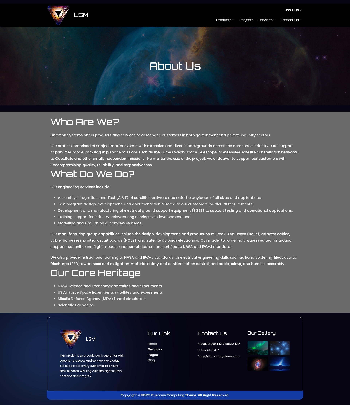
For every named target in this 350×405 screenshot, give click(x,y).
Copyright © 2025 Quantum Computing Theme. (159, 395)
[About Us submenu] (300, 10)
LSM (81, 15)
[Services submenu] (274, 20)
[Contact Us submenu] (300, 20)
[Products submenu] (233, 20)
